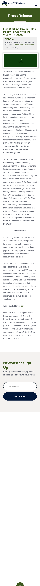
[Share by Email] (13, 39)
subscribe (20, 396)
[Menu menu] (37, 4)
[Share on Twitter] (8, 39)
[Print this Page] (10, 39)
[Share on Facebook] (6, 39)
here (23, 306)
